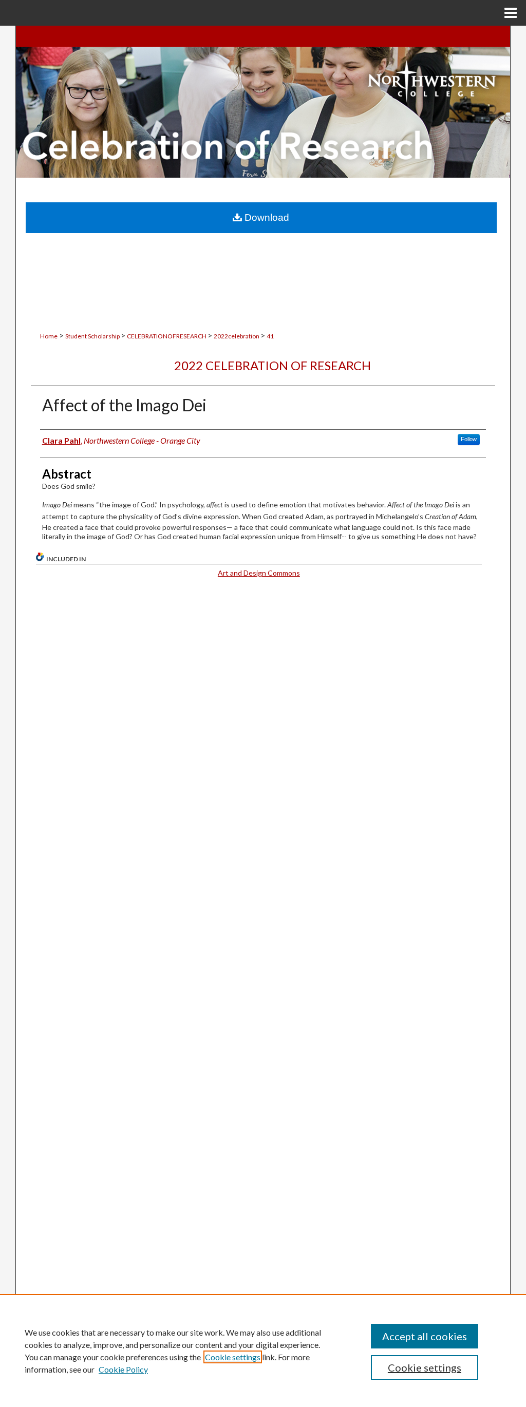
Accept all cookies (424, 1336)
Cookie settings (232, 1357)
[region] (263, 1350)
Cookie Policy (123, 1369)
